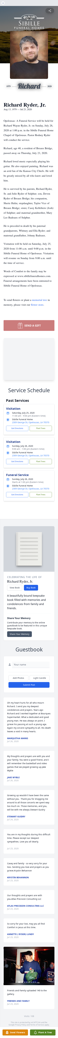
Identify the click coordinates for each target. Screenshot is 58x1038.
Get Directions (17, 428)
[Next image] (51, 966)
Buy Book (31, 587)
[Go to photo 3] (22, 982)
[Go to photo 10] (35, 982)
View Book (15, 587)
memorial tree (39, 300)
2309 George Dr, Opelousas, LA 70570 (30, 422)
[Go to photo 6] (28, 982)
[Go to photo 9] (33, 982)
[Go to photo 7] (29, 982)
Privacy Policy (20, 1025)
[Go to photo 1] (19, 982)
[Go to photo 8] (31, 982)
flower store (37, 304)
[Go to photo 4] (24, 982)
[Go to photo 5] (26, 982)
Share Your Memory (19, 634)
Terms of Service (37, 1025)
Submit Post (29, 684)
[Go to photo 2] (21, 982)
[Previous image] (6, 966)
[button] (29, 966)
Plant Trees (40, 428)
